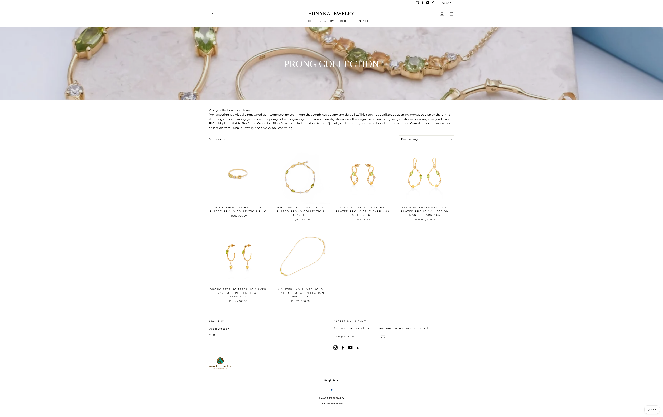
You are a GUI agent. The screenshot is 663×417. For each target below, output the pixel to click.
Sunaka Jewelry (332, 13)
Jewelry (327, 21)
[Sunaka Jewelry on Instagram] (335, 347)
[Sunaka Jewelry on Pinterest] (358, 347)
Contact (361, 21)
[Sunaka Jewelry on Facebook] (343, 347)
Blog (344, 21)
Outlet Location (219, 328)
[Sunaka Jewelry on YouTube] (350, 347)
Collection (304, 21)
